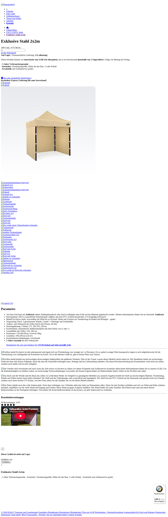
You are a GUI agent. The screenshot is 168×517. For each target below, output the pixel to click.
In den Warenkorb (8, 53)
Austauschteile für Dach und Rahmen (139, 512)
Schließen (6, 462)
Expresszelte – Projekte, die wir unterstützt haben (46, 515)
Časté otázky (16, 515)
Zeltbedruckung (12, 16)
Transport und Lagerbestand (26, 512)
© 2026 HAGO (7, 512)
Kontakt (78, 515)
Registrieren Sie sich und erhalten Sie (38, 345)
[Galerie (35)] (7, 303)
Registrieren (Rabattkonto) (70, 512)
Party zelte (10, 14)
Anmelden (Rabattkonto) (48, 512)
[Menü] (163, 485)
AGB (92, 512)
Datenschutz (160, 512)
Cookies (71, 515)
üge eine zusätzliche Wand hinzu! (17, 78)
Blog (24, 515)
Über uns (86, 512)
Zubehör (9, 21)
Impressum (5, 515)
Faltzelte (9, 11)
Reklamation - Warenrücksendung (109, 512)
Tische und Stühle (13, 18)
